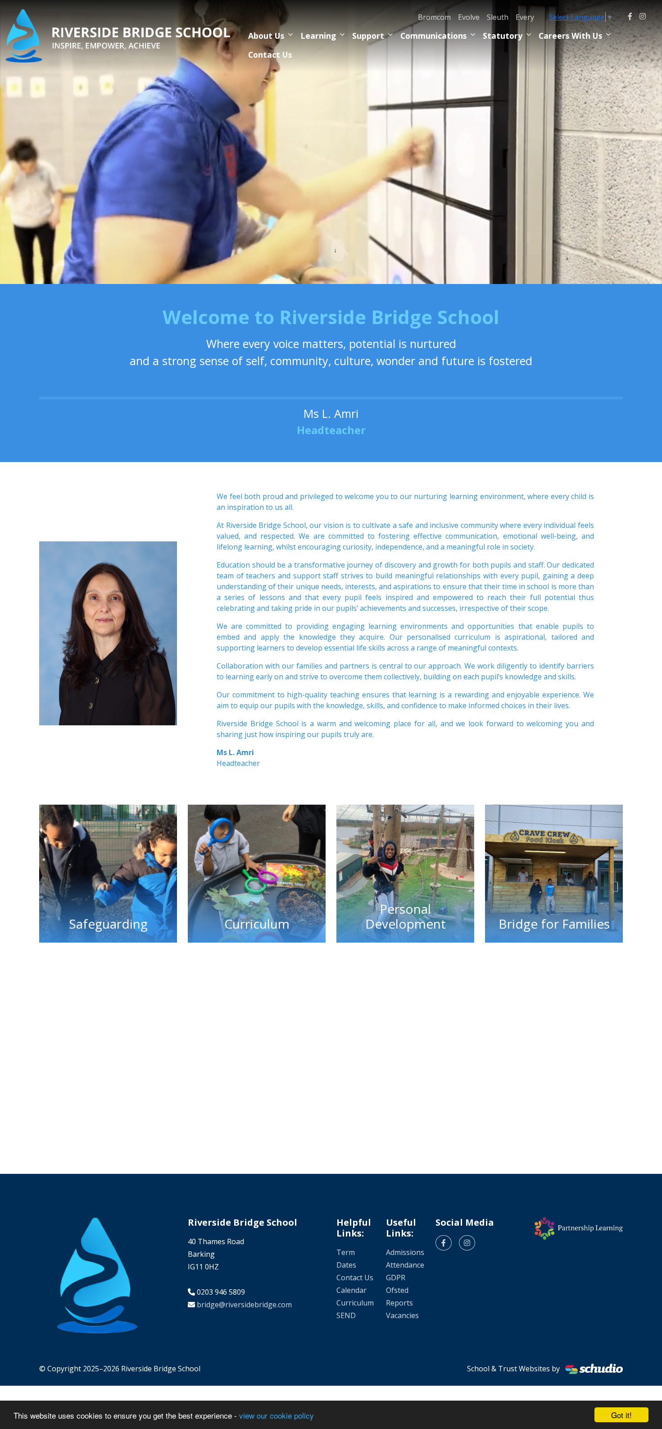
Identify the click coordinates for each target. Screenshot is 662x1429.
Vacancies (402, 1315)
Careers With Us (570, 35)
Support (368, 35)
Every (525, 17)
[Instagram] (642, 16)
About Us (266, 35)
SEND (346, 1315)
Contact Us (270, 54)
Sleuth (497, 17)
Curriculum (355, 1303)
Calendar (351, 1290)
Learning (318, 35)
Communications (433, 35)
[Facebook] (630, 16)
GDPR (395, 1277)
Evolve (469, 17)
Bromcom (434, 17)
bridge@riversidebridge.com (244, 1305)
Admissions (405, 1252)
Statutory (502, 35)
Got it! (621, 1414)
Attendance (405, 1265)
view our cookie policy (276, 1415)
